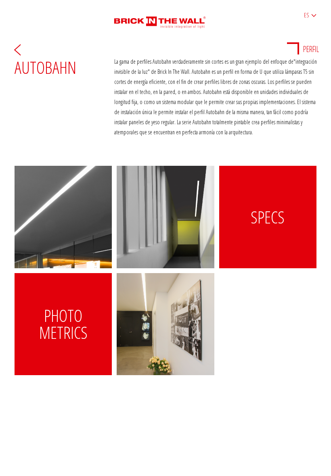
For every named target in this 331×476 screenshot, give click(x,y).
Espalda (17, 49)
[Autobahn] (63, 217)
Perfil (311, 49)
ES (306, 15)
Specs (268, 216)
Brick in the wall (165, 19)
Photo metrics (63, 324)
